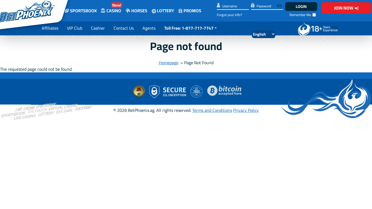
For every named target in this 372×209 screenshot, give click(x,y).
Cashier (98, 28)
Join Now (343, 8)
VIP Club (74, 28)
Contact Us (124, 28)
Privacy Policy (246, 110)
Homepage (168, 63)
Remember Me (300, 14)
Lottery (165, 11)
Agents (148, 28)
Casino (113, 8)
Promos (192, 11)
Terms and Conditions (212, 110)
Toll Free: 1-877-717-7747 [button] (189, 28)
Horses (139, 11)
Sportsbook (83, 11)
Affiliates (50, 28)
